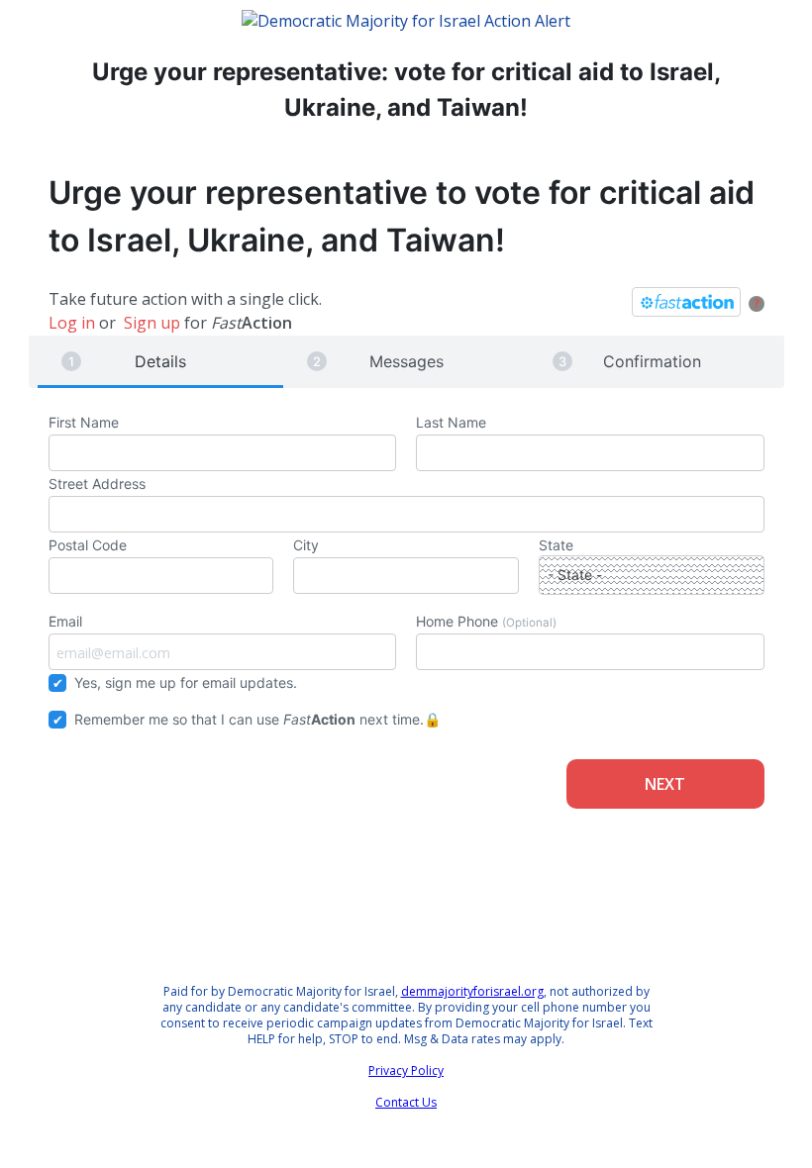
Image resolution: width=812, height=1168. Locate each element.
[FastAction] (686, 302)
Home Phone (486, 621)
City (306, 544)
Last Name (451, 422)
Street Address (97, 483)
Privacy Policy (406, 1070)
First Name (84, 422)
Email (65, 621)
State (556, 544)
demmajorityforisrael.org (472, 991)
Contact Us (406, 1102)
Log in (72, 323)
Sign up (152, 323)
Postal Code (88, 544)
